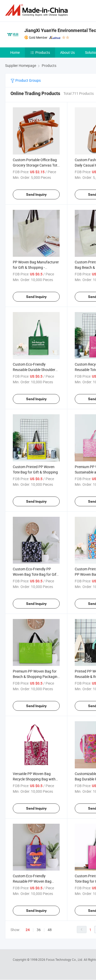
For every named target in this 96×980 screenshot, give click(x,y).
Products (42, 52)
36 (39, 929)
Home (15, 52)
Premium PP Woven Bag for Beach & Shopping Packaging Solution (36, 676)
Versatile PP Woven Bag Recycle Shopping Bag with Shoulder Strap (34, 779)
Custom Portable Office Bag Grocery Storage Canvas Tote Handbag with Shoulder (36, 165)
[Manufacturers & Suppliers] (37, 10)
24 (28, 930)
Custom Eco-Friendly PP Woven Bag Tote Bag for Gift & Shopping (35, 574)
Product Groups (28, 80)
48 (50, 929)
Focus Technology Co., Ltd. (65, 959)
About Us (67, 52)
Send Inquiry (36, 194)
